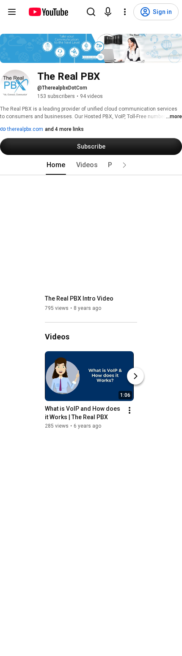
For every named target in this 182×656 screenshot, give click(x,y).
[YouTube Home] (48, 12)
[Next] (135, 376)
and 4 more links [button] (64, 129)
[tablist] (91, 165)
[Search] (91, 12)
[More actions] (129, 410)
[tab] (56, 165)
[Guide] (12, 12)
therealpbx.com (24, 129)
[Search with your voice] (107, 11)
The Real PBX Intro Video (79, 298)
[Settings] (125, 12)
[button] (124, 165)
